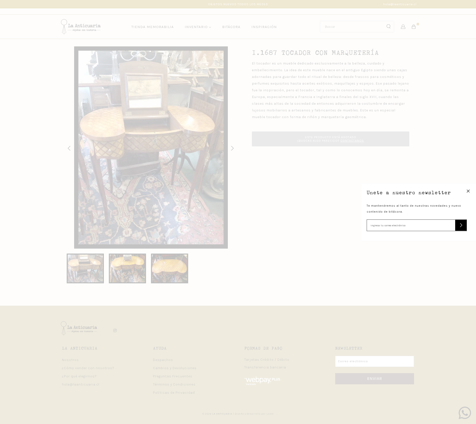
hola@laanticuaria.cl (399, 4)
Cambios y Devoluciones (175, 368)
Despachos (163, 360)
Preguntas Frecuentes (172, 376)
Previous (68, 148)
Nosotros (70, 360)
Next (231, 148)
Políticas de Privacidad (174, 393)
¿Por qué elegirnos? (79, 376)
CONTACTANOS (352, 140)
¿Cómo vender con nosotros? (88, 368)
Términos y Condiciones (174, 384)
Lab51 (270, 413)
